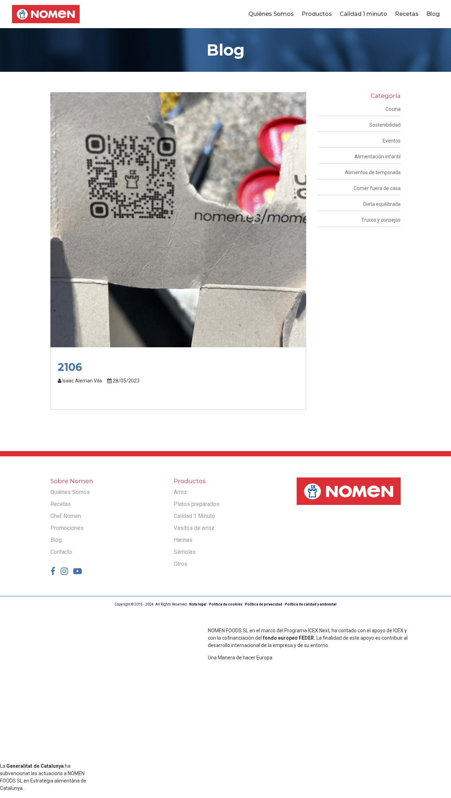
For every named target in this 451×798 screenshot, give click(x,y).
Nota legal (197, 604)
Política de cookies (225, 604)
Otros (180, 563)
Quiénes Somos (271, 14)
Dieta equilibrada (382, 204)
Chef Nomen (65, 516)
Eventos (392, 141)
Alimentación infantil (377, 156)
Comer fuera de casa (377, 188)
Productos (317, 14)
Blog (433, 14)
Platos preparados (197, 504)
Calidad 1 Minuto (194, 516)
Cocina (393, 109)
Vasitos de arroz (194, 528)
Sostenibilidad (385, 125)
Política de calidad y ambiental (310, 604)
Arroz (180, 492)
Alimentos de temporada (373, 172)
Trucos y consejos (381, 220)
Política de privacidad (263, 604)
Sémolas (185, 552)
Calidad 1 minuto (363, 14)
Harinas (183, 540)
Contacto (61, 552)
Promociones (67, 528)
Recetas (407, 14)
